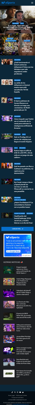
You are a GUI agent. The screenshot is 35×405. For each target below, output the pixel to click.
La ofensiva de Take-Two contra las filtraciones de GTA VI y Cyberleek (23, 305)
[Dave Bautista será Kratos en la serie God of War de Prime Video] (9, 362)
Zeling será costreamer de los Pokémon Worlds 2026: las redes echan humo (23, 328)
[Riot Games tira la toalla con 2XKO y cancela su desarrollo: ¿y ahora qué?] (9, 373)
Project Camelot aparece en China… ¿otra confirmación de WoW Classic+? (23, 270)
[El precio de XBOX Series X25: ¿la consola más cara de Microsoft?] (9, 316)
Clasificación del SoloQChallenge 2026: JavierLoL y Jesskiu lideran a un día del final (23, 219)
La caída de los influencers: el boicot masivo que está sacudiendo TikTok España (22, 87)
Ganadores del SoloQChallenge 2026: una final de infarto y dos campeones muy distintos (10, 47)
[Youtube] (20, 392)
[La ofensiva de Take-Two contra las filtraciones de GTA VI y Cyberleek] (9, 304)
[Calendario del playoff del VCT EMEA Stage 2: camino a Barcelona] (9, 293)
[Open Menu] (32, 3)
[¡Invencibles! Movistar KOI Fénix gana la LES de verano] (9, 339)
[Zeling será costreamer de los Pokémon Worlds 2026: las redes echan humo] (9, 327)
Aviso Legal (11, 395)
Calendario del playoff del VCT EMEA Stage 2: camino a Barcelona (23, 292)
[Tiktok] (12, 392)
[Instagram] (17, 392)
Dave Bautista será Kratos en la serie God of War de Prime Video (23, 361)
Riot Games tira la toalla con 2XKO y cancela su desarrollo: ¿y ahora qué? (24, 374)
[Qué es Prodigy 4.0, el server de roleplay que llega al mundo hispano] (7, 136)
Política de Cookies (21, 395)
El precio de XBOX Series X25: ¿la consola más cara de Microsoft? (23, 315)
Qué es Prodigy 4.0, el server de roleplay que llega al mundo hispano (23, 139)
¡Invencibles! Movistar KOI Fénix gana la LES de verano (23, 338)
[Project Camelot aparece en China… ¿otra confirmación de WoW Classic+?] (9, 270)
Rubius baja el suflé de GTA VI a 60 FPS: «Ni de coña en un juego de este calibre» (23, 154)
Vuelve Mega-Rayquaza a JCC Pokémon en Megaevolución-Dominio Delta (23, 282)
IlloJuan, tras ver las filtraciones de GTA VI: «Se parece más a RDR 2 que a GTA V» (18, 27)
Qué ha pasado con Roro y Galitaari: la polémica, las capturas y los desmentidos (23, 169)
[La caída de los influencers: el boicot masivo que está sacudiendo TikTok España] (7, 82)
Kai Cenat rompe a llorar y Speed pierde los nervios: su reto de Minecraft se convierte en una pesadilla (24, 186)
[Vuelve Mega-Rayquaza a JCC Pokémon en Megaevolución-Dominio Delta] (9, 281)
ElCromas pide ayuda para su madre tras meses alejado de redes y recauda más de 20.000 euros (27, 47)
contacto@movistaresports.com (17, 400)
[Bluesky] (23, 392)
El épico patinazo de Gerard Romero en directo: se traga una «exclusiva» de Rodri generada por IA (22, 105)
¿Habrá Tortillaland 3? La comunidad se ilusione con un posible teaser (23, 204)
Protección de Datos (17, 397)
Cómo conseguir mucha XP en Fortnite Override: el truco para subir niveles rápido (23, 351)
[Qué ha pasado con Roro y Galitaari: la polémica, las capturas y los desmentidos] (7, 165)
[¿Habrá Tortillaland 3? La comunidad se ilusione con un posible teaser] (7, 199)
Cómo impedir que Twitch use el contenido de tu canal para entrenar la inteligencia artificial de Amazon (24, 123)
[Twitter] (15, 392)
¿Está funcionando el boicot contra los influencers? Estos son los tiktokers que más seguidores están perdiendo (23, 68)
